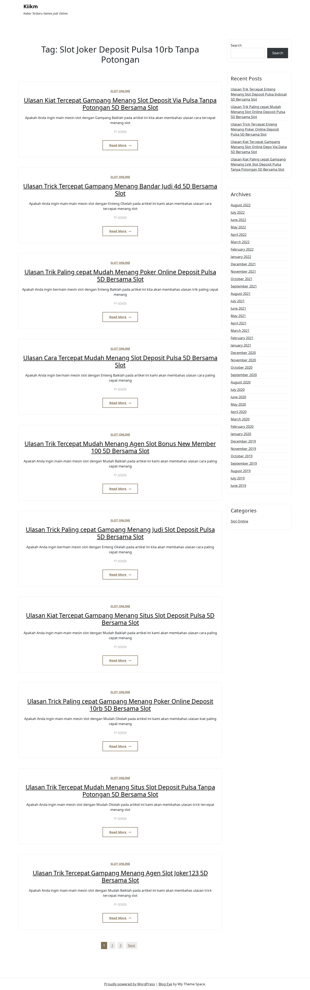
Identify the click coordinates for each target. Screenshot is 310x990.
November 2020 (243, 360)
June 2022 (238, 219)
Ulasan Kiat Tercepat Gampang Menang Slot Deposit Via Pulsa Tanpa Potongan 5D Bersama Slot (120, 104)
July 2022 (238, 212)
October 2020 (241, 367)
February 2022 (242, 249)
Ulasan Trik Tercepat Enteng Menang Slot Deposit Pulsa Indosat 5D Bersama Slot (259, 94)
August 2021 (241, 293)
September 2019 (244, 463)
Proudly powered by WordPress (129, 984)
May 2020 (238, 404)
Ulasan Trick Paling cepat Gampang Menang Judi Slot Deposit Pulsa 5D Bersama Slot (120, 533)
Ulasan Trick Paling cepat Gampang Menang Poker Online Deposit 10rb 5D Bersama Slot (120, 705)
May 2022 (238, 227)
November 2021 (243, 271)
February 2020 (242, 426)
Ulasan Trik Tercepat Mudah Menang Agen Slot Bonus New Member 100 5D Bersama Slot (120, 447)
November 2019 (243, 448)
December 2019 (243, 441)
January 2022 (241, 256)
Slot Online (120, 91)
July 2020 (238, 389)
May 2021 (238, 315)
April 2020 (239, 411)
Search (236, 45)
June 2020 (238, 397)
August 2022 (241, 205)
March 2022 (240, 242)
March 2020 (240, 419)
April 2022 (239, 234)
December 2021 (243, 264)
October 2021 (241, 279)
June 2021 (238, 308)
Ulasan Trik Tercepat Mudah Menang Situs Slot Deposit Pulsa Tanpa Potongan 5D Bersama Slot (120, 790)
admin (122, 131)
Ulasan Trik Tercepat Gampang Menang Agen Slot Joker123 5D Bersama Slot (120, 876)
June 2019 (238, 485)
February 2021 (242, 338)
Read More (118, 145)
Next (131, 945)
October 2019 (241, 456)
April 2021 (239, 323)
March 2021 (240, 330)
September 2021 (244, 286)
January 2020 (241, 434)
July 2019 (238, 478)
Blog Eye (165, 984)
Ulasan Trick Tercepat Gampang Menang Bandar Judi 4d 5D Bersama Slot (120, 189)
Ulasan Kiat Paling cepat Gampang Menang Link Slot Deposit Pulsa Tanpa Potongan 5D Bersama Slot (258, 164)
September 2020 (244, 375)
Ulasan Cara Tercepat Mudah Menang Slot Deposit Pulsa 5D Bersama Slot (120, 361)
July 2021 (238, 301)
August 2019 (241, 471)
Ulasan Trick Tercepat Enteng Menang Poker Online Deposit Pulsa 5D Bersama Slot (255, 129)
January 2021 (241, 345)
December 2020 (243, 352)
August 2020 (241, 382)
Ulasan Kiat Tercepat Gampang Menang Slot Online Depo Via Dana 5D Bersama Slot (259, 146)
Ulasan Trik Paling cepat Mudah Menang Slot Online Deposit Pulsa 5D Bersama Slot (258, 111)
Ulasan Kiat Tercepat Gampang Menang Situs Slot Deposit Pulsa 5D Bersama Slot (120, 619)
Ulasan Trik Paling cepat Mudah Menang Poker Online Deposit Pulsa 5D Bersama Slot (120, 275)
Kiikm (30, 6)
